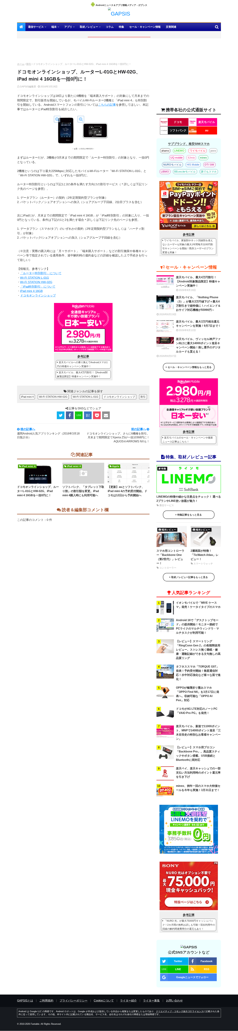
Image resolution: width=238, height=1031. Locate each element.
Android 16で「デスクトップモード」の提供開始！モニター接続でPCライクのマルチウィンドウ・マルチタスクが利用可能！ (197, 626)
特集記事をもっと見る (189, 514)
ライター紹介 (128, 1000)
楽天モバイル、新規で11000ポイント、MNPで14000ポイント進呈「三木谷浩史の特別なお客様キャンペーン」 (198, 732)
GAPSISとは (25, 1000)
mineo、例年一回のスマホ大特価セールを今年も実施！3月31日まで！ (198, 788)
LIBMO (165, 171)
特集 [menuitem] (121, 26)
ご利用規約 (46, 1000)
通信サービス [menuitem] (36, 26)
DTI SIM (209, 164)
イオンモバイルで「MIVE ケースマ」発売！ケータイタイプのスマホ (198, 604)
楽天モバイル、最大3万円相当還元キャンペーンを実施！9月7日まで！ (198, 323)
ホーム (20, 64)
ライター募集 (151, 1000)
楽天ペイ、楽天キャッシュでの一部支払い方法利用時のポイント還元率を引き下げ (198, 772)
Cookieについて (104, 1000)
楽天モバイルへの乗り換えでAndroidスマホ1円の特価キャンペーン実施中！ (82, 364)
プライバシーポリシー (73, 1000)
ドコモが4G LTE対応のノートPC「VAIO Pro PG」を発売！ (196, 710)
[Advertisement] (83, 51)
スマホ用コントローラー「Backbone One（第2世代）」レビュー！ (170, 557)
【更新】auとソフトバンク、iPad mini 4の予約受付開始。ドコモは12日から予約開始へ (127, 491)
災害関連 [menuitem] (171, 26)
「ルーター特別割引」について (41, 273)
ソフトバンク (178, 130)
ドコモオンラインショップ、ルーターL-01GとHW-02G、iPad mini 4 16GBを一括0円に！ (38, 491)
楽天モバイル (206, 122)
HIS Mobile (193, 164)
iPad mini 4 (27, 396)
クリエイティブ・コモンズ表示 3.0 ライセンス (180, 1011)
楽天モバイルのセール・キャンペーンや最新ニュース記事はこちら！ (187, 439)
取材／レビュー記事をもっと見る (189, 577)
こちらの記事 (107, 104)
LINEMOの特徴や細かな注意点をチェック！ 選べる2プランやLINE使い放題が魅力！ (188, 498)
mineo (203, 157)
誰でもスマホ (209, 171)
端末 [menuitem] (54, 26)
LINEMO (179, 150)
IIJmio (191, 157)
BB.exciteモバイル (185, 171)
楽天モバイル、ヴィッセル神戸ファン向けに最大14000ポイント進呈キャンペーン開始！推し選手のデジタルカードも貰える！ (198, 345)
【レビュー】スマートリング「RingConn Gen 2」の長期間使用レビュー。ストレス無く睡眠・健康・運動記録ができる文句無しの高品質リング (198, 649)
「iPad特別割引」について (37, 286)
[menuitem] (21, 27)
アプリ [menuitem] (68, 26)
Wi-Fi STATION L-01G (34, 277)
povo (213, 150)
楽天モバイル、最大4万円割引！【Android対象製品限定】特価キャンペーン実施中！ (82, 374)
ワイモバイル (197, 150)
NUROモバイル (172, 164)
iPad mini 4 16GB (31, 291)
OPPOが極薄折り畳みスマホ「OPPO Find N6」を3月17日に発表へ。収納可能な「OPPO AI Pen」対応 (197, 694)
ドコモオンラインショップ (38, 295)
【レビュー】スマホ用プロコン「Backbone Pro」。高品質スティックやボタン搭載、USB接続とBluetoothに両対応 (198, 753)
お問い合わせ (174, 1000)
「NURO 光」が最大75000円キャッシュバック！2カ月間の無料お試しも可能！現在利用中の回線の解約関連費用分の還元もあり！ (188, 924)
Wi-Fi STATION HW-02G (36, 282)
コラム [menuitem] (110, 26)
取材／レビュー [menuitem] (89, 26)
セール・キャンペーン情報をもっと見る (190, 367)
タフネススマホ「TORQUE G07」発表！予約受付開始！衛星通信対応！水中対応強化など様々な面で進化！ (198, 673)
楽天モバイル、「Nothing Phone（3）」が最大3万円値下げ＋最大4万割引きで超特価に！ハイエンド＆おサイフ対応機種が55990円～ (198, 303)
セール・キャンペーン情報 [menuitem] (145, 26)
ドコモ (178, 122)
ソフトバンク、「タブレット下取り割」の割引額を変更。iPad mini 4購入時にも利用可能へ (83, 491)
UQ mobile (176, 157)
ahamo (165, 150)
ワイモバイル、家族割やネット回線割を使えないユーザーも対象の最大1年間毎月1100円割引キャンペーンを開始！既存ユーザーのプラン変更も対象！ (188, 246)
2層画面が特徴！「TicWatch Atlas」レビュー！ (204, 555)
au (206, 130)
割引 (28, 64)
